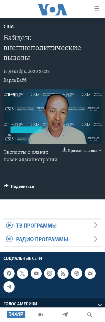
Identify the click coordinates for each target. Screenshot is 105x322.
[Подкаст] (76, 273)
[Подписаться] (90, 273)
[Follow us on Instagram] (49, 273)
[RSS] (63, 273)
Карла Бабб (15, 80)
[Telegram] (65, 314)
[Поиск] (89, 314)
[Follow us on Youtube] (36, 273)
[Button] (19, 187)
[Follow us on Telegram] (9, 287)
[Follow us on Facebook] (9, 273)
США (9, 27)
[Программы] (41, 314)
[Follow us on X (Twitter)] (22, 273)
